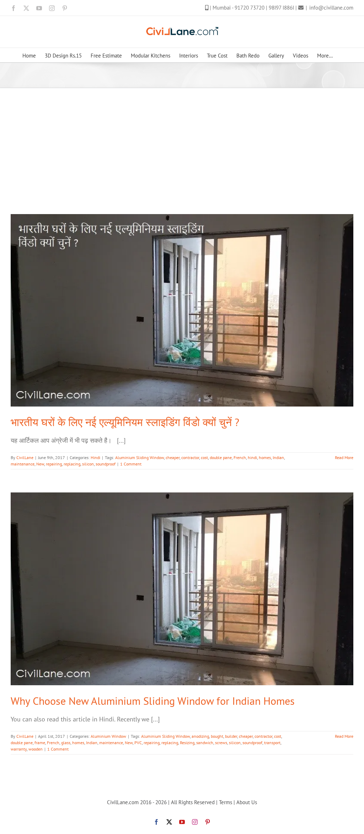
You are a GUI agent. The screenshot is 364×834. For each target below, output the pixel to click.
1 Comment (130, 464)
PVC (138, 742)
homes (265, 457)
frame (39, 742)
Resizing (187, 742)
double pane (221, 457)
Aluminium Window (108, 736)
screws (221, 742)
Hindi (95, 457)
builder (231, 736)
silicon (88, 464)
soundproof (106, 464)
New (40, 464)
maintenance (22, 464)
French (240, 457)
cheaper (173, 457)
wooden (35, 749)
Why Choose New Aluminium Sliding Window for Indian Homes (153, 701)
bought (217, 736)
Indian (278, 457)
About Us (246, 802)
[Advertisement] (182, 141)
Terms (225, 802)
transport (272, 742)
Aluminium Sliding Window (139, 457)
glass (65, 742)
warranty (19, 749)
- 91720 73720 (249, 7)
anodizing (200, 736)
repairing (54, 464)
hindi (252, 457)
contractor (190, 457)
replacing (72, 464)
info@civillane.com (331, 7)
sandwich (204, 742)
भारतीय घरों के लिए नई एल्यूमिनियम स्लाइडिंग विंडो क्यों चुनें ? (125, 422)
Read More (344, 457)
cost (204, 457)
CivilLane (24, 457)
